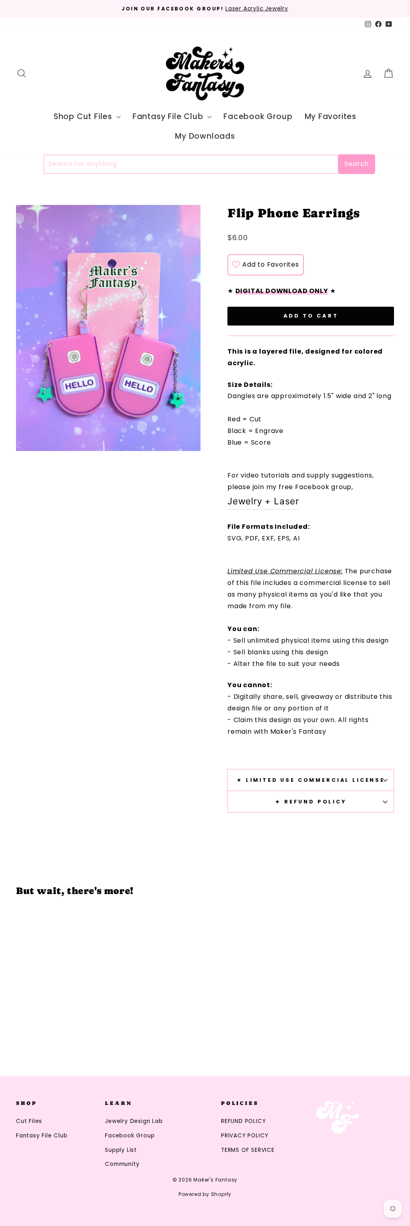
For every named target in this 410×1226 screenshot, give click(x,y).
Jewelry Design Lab (134, 1121)
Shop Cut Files (84, 116)
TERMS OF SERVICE (248, 1150)
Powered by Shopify (205, 1194)
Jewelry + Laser (263, 501)
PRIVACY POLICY (244, 1135)
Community (122, 1164)
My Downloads (205, 136)
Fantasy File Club (169, 116)
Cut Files (29, 1121)
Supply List (121, 1150)
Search (356, 163)
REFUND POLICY (243, 1121)
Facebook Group (257, 116)
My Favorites (331, 116)
